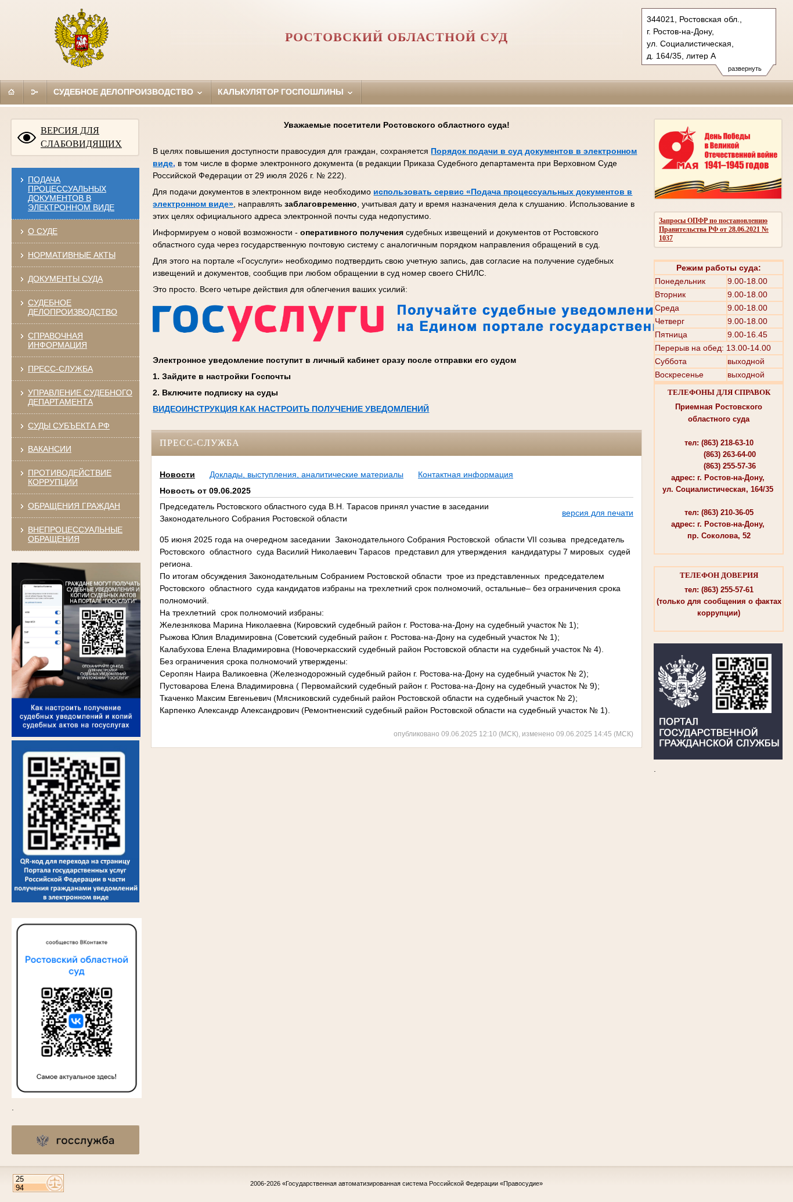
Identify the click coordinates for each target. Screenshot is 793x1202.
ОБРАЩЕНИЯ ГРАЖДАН (74, 505)
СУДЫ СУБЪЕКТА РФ (69, 425)
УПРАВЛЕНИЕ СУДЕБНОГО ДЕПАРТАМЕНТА (80, 397)
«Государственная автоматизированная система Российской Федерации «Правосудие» (412, 1183)
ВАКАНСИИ (49, 449)
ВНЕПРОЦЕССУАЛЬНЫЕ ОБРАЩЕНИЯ (75, 534)
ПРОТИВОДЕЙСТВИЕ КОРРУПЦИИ (69, 477)
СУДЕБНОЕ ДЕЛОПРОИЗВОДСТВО (72, 307)
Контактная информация (465, 474)
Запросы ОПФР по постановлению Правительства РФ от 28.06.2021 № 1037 (714, 229)
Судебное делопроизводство (124, 91)
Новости (177, 474)
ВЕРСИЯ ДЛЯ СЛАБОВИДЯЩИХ (81, 137)
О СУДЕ (42, 231)
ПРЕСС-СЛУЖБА (60, 368)
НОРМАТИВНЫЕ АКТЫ (72, 255)
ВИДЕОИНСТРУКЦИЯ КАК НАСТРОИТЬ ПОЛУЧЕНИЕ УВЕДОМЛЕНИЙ (291, 408)
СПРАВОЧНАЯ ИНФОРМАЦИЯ (57, 340)
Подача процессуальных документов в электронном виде (71, 193)
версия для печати (597, 512)
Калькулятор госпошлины (282, 91)
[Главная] (11, 91)
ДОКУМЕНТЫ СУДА (65, 278)
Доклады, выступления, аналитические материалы (306, 474)
